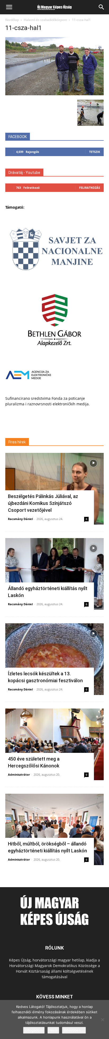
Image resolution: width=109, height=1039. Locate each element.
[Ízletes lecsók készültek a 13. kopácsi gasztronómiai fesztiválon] (54, 659)
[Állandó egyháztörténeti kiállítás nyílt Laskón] (54, 574)
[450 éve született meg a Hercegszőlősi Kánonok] (54, 744)
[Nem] (102, 1019)
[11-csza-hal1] (54, 94)
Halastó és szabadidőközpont (45, 20)
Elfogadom (34, 1030)
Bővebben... (74, 1030)
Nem (53, 1030)
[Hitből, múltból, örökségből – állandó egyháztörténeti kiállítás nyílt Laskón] (54, 829)
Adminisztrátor (19, 774)
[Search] (101, 7)
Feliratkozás (89, 188)
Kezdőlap (12, 20)
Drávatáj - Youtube (24, 172)
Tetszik (94, 152)
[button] (9, 7)
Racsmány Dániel (20, 519)
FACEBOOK (17, 137)
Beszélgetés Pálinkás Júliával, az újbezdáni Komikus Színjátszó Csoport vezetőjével (43, 503)
